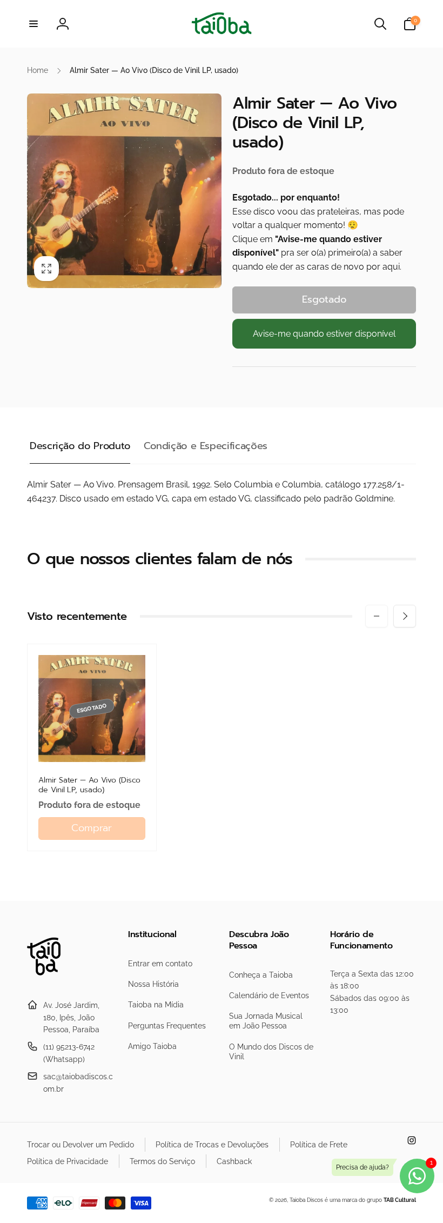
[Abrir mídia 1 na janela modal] (124, 190)
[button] (33, 24)
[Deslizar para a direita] (404, 616)
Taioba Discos (306, 1200)
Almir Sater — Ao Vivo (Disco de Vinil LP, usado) (89, 785)
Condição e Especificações (205, 445)
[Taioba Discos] (50, 979)
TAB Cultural (400, 1200)
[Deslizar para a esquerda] (376, 616)
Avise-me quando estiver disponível (324, 334)
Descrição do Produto (80, 445)
